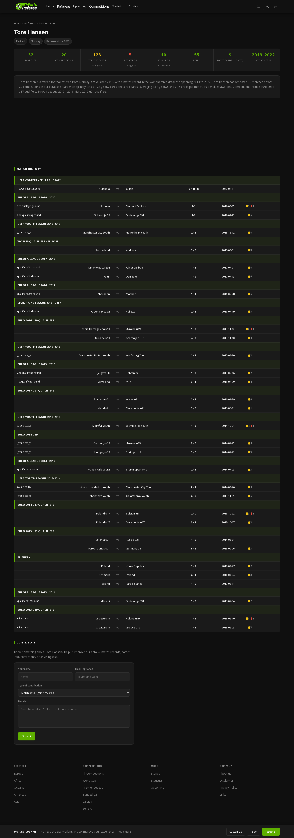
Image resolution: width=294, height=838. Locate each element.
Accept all (271, 831)
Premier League (93, 787)
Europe (18, 773)
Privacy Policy (228, 787)
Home (50, 6)
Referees (63, 6)
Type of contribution (30, 685)
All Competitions (93, 773)
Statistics (118, 6)
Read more (124, 831)
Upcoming (79, 6)
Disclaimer (226, 780)
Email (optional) (84, 669)
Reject (253, 831)
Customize (235, 831)
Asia (16, 801)
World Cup (89, 780)
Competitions (99, 6)
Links (223, 794)
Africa (17, 780)
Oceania (19, 787)
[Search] (258, 6)
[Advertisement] (147, 128)
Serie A (87, 808)
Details (22, 701)
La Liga (87, 801)
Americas (20, 794)
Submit (26, 736)
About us (225, 773)
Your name (24, 669)
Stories (133, 6)
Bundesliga (90, 794)
